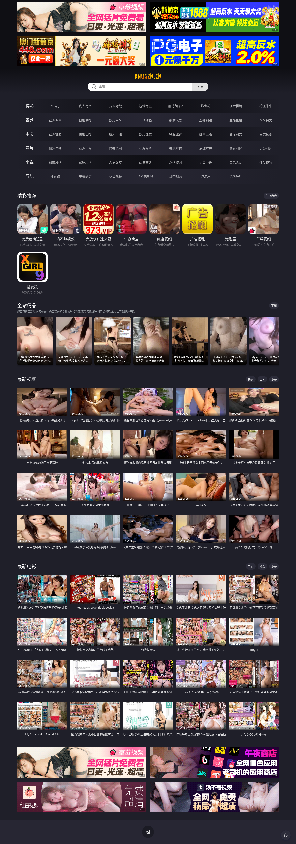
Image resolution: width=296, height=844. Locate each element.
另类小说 (205, 162)
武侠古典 (145, 162)
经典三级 (205, 134)
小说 (30, 162)
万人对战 (115, 106)
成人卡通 (115, 134)
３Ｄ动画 (145, 120)
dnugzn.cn (148, 76)
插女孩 (55, 176)
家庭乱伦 (85, 162)
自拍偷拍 (85, 120)
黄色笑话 (235, 162)
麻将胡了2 (175, 106)
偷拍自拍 (85, 134)
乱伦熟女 (235, 134)
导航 (30, 176)
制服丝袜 (175, 134)
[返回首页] (286, 835)
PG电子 (55, 106)
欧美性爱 (145, 134)
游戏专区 (145, 106)
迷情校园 (175, 162)
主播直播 (235, 120)
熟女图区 (235, 148)
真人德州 (85, 106)
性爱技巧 (265, 162)
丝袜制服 (205, 120)
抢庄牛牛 (265, 106)
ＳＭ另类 (265, 120)
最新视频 (26, 379)
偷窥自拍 (55, 148)
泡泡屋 (205, 176)
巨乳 (262, 379)
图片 (30, 148)
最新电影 (26, 566)
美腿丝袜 (175, 148)
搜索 (200, 87)
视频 (30, 120)
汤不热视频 (145, 176)
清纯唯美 (205, 148)
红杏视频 (175, 176)
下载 (274, 305)
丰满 (251, 566)
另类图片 (265, 148)
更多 (274, 379)
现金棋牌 (235, 106)
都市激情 (55, 162)
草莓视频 (115, 176)
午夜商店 (85, 176)
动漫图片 (145, 148)
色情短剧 (235, 176)
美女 (251, 379)
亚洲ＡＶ (55, 120)
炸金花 (205, 106)
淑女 (262, 566)
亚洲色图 (85, 148)
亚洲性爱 (55, 134)
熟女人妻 (175, 120)
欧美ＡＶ (115, 120)
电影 (30, 134)
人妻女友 (115, 162)
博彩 (30, 106)
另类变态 (265, 134)
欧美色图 (115, 148)
